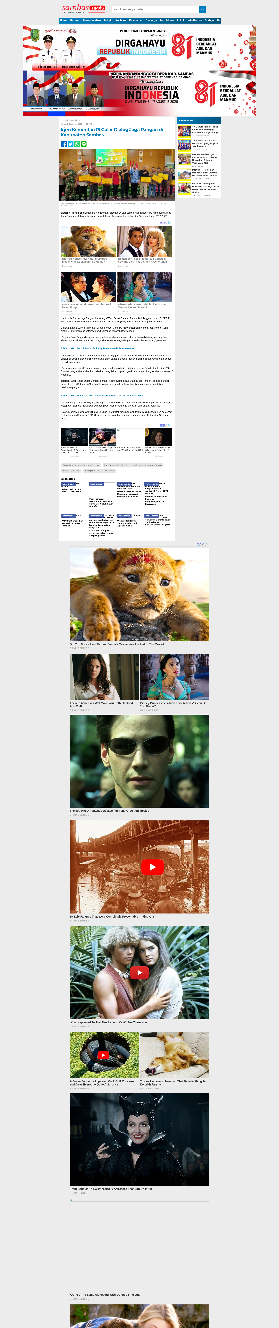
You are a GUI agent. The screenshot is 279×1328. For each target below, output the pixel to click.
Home (63, 20)
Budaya (209, 20)
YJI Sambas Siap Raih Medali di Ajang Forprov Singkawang (205, 143)
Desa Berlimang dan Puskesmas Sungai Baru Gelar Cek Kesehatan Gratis (205, 188)
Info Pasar (120, 20)
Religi (107, 20)
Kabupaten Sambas (71, 470)
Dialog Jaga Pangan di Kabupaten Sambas (81, 465)
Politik (181, 20)
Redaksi (75, 20)
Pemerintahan (92, 20)
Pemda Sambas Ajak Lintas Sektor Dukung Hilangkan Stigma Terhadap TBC (204, 158)
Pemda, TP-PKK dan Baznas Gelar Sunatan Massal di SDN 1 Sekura (204, 173)
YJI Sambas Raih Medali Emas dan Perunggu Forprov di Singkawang (205, 129)
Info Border (195, 20)
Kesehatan (136, 20)
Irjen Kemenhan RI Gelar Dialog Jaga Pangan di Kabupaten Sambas (133, 465)
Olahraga (151, 20)
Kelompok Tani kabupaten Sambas (99, 470)
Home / (64, 120)
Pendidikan (167, 20)
